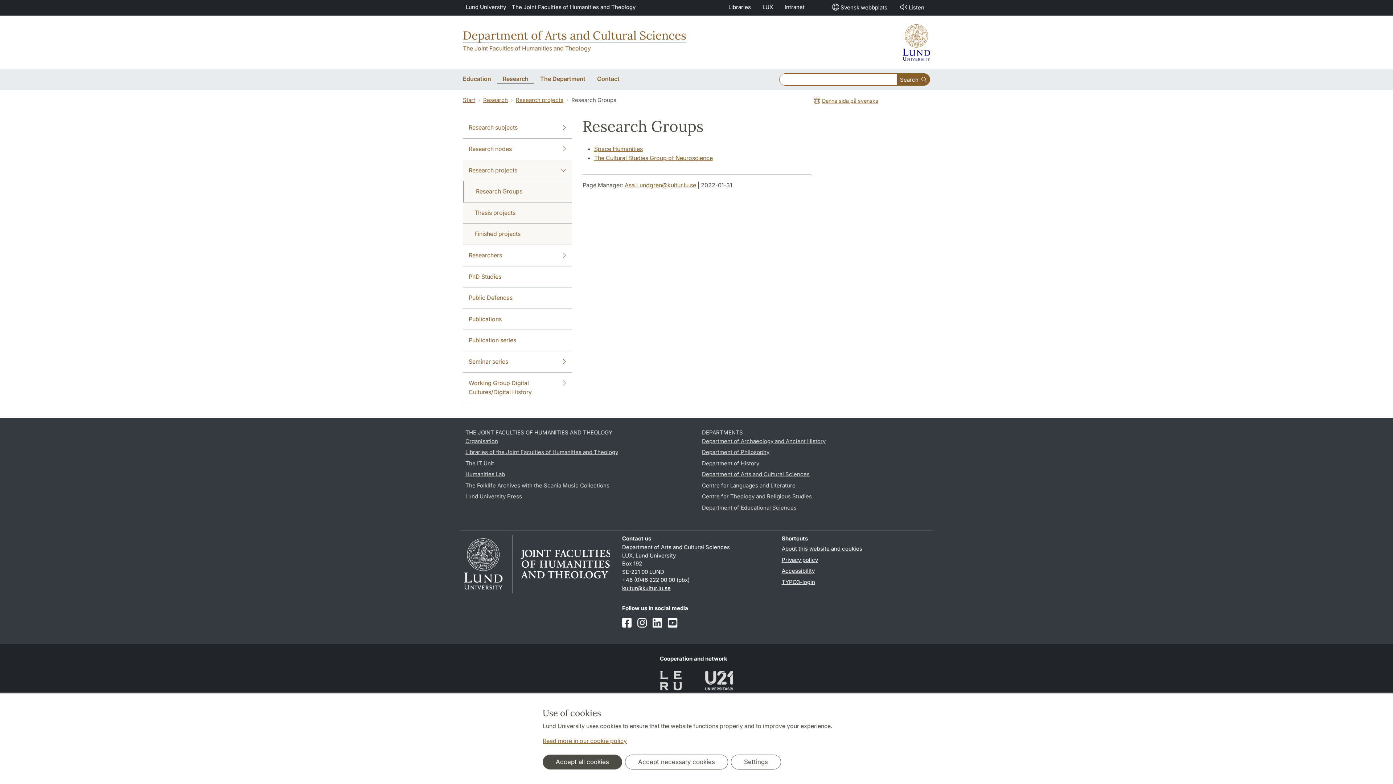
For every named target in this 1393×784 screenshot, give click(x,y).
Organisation (481, 441)
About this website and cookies (822, 548)
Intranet (795, 7)
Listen (916, 7)
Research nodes (490, 148)
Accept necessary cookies (676, 761)
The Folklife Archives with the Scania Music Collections (537, 485)
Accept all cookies (582, 761)
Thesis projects (494, 212)
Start (469, 100)
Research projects (539, 100)
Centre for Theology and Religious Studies (757, 496)
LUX (768, 7)
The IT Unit (479, 463)
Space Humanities (618, 148)
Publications (485, 319)
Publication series (492, 340)
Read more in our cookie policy (585, 740)
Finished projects (497, 233)
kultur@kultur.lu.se (646, 588)
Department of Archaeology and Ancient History (764, 441)
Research (495, 100)
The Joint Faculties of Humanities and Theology (574, 7)
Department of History (730, 463)
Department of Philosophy (735, 452)
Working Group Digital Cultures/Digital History (500, 387)
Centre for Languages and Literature (749, 485)
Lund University (486, 7)
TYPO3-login (798, 582)
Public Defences (491, 297)
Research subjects (493, 127)
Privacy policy (800, 559)
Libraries (739, 7)
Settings (756, 761)
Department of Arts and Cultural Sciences (574, 35)
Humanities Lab (485, 474)
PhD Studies (485, 276)
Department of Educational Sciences (749, 507)
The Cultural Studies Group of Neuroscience (653, 158)
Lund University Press (493, 496)
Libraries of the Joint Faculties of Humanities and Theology (541, 452)
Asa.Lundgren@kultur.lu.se (660, 185)
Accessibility (798, 570)
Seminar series (488, 361)
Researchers (485, 255)
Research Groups (499, 191)
